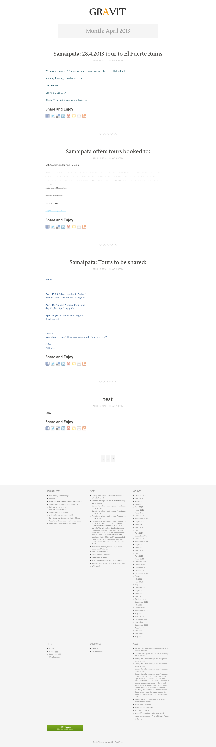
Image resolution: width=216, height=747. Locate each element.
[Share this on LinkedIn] (63, 115)
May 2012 (138, 585)
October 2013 (140, 539)
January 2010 (140, 608)
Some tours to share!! (100, 552)
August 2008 (139, 628)
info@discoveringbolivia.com (56, 211)
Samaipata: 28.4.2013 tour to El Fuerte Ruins (108, 54)
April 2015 (139, 507)
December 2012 (141, 567)
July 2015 (138, 504)
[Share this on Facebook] (48, 115)
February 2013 (140, 562)
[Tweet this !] (53, 115)
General (95, 648)
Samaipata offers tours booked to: (108, 151)
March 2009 (139, 616)
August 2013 (139, 544)
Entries (53, 651)
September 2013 (141, 541)
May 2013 (138, 553)
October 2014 (140, 516)
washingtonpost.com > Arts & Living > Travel (109, 563)
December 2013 (141, 536)
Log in (51, 648)
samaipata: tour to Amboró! (59, 512)
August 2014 (139, 521)
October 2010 (140, 599)
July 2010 (138, 605)
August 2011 (139, 590)
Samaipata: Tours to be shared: (108, 262)
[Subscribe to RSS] (84, 115)
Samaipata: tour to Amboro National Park (64, 518)
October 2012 (140, 570)
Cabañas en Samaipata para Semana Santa (65, 521)
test (108, 399)
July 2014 (138, 524)
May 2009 (138, 613)
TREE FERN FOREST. (99, 557)
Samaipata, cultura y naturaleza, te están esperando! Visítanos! (107, 547)
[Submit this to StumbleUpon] (68, 115)
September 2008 (141, 625)
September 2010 (141, 602)
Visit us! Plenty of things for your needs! (107, 560)
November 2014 (141, 513)
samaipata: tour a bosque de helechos (63, 504)
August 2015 (139, 501)
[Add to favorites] (74, 115)
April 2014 (139, 533)
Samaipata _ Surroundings (59, 495)
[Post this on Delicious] (58, 115)
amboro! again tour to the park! (61, 515)
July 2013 (138, 547)
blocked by (65, 728)
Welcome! (96, 566)
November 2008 (141, 622)
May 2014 (138, 530)
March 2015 (139, 510)
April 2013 (139, 556)
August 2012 (139, 576)
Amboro (52, 498)
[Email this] (79, 115)
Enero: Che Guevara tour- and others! (63, 524)
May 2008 (138, 636)
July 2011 (138, 593)
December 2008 (141, 619)
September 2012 (141, 573)
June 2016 (139, 498)
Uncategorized (97, 651)
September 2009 (141, 610)
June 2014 (139, 527)
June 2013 (139, 550)
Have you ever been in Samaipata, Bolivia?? (65, 501)
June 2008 (139, 633)
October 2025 (140, 495)
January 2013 (140, 564)
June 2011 (139, 596)
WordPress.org (54, 657)
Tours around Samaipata (101, 554)
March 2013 (139, 559)
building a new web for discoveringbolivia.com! (58, 508)
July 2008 (138, 631)
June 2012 (139, 582)
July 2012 (138, 579)
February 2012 (140, 587)
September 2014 (141, 518)
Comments (55, 654)
